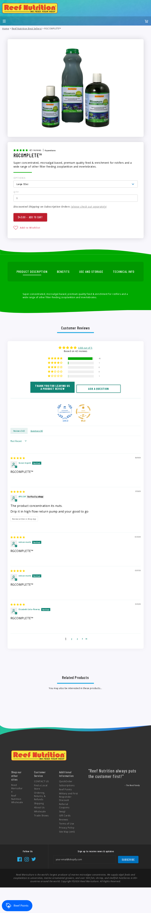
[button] (20, 150)
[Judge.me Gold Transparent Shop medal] (83, 411)
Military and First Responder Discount (68, 797)
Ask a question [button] (98, 388)
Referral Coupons (64, 806)
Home (5, 28)
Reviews (63, 819)
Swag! (62, 811)
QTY (16, 192)
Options (19, 177)
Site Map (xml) (67, 831)
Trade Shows (41, 815)
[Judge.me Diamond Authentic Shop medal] (64, 411)
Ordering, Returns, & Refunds (40, 796)
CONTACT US (41, 781)
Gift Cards (65, 815)
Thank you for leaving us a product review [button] (52, 387)
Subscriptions (67, 785)
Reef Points (65, 789)
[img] (17, 458)
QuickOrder (65, 781)
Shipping (39, 803)
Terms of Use (66, 823)
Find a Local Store (41, 787)
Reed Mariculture (17, 788)
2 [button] (71, 639)
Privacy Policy (66, 827)
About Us (39, 807)
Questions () (37, 430)
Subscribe (128, 859)
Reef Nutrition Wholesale (17, 799)
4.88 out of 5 (85, 347)
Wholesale (40, 811)
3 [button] (77, 639)
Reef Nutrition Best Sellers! (27, 28)
